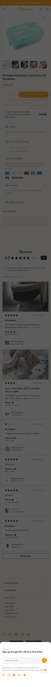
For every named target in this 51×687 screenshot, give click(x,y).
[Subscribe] (44, 660)
